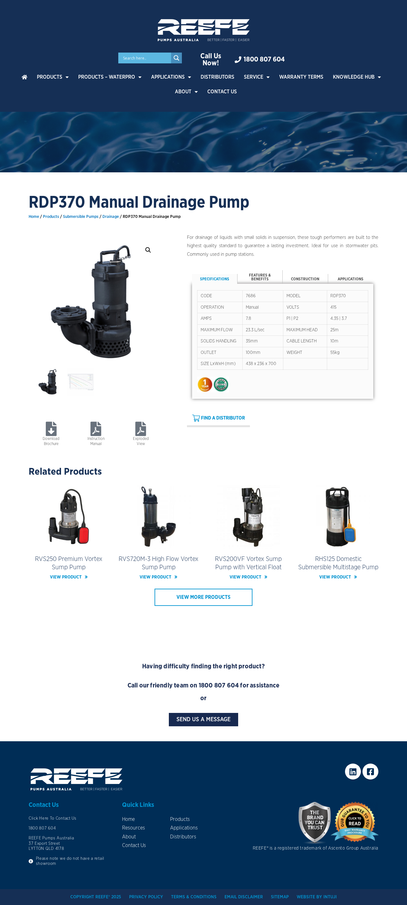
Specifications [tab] (214, 279)
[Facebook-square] (370, 771)
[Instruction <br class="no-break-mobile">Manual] (96, 429)
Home (34, 217)
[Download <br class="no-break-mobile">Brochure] (51, 429)
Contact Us (222, 91)
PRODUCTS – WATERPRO (106, 77)
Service (253, 77)
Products (49, 77)
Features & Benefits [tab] (260, 277)
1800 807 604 (219, 685)
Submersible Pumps (81, 217)
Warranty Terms (301, 77)
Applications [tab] (350, 279)
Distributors (217, 77)
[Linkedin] (353, 771)
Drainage (110, 217)
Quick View (68, 543)
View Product (66, 577)
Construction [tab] (305, 279)
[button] (148, 250)
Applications (168, 77)
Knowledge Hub (354, 77)
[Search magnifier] (176, 58)
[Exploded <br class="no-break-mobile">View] (141, 429)
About (183, 91)
